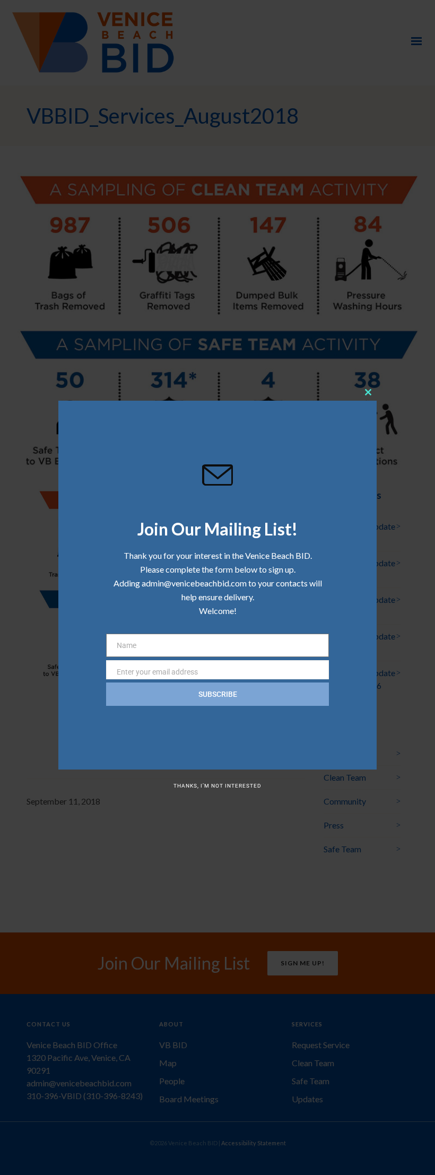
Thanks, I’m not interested (217, 786)
